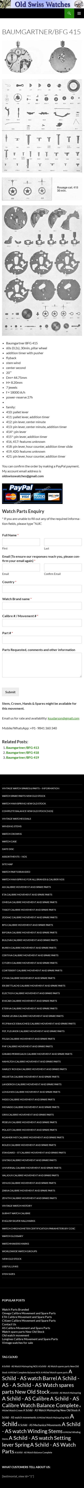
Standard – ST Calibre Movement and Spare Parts (34, 1152)
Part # (7, 633)
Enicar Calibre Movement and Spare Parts (29, 1000)
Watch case (9, 841)
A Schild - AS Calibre (25, 1398)
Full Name (10, 535)
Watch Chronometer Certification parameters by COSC (38, 1228)
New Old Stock (11, 1258)
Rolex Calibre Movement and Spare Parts (29, 1145)
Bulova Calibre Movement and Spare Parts (30, 940)
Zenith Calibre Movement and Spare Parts (29, 1198)
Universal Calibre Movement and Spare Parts (31, 1167)
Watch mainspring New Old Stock (24, 803)
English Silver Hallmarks (18, 1220)
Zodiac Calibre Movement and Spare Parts (29, 917)
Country (9, 582)
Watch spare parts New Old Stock (23, 795)
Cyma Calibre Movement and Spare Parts (28, 978)
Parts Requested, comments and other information (38, 650)
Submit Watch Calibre (16, 1213)
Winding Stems (11, 826)
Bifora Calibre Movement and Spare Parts (29, 932)
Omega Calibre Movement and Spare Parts (29, 902)
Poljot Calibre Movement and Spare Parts (29, 1129)
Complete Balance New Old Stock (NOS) (27, 811)
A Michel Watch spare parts (54, 1372)
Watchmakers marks (15, 1243)
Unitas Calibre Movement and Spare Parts (29, 1160)
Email (5, 574)
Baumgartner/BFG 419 (22, 757)
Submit (10, 692)
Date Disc (8, 849)
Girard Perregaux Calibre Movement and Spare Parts (37, 1053)
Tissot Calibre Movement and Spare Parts (29, 909)
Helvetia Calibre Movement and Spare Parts (30, 1076)
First (5, 548)
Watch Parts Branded (16, 871)
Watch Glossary (12, 1236)
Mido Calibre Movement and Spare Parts (28, 1099)
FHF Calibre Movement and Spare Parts (27, 1046)
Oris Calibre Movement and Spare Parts (28, 1114)
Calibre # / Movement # (20, 616)
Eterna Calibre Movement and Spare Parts (29, 1008)
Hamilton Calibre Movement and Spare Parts (31, 1061)
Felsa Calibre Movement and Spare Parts (28, 1038)
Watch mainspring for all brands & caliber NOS (33, 879)
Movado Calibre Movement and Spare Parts (30, 1107)
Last (46, 548)
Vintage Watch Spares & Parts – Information (30, 788)
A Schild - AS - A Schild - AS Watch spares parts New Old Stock (40, 1385)
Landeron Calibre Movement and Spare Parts (31, 1084)
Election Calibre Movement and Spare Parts (31, 993)
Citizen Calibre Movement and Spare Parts (29, 962)
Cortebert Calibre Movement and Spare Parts (32, 970)
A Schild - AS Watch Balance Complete (33, 1452)
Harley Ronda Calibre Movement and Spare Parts (34, 1069)
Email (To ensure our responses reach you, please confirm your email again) (41, 558)
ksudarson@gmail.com (63, 718)
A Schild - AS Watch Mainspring (65, 1392)
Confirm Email (52, 574)
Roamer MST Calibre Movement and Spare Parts (33, 1137)
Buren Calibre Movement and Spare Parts (29, 947)
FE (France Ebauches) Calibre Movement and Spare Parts (38, 1023)
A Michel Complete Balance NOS (24, 1372)
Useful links (10, 1266)
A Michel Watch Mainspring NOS (53, 1417)
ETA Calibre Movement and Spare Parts (27, 894)
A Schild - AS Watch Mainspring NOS (20, 1366)
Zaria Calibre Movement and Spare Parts (28, 1190)
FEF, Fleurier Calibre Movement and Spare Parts (33, 1031)
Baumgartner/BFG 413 (22, 747)
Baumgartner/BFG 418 (22, 752)
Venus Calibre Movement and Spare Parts (29, 1182)
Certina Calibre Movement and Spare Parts (30, 955)
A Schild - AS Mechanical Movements (39, 1425)
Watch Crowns (12, 833)
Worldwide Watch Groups (19, 1251)
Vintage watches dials (16, 818)
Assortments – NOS (14, 856)
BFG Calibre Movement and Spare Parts (27, 924)
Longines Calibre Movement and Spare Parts (31, 1091)
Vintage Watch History (17, 1205)
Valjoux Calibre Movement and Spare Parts (30, 1175)
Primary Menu (79, 13)
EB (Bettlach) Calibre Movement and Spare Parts (33, 985)
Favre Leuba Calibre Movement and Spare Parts (32, 1016)
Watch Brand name (17, 599)
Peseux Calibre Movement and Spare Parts (29, 1122)
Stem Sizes (8, 1274)
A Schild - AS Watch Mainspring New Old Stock (50, 1410)
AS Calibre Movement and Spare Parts (26, 886)
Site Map (7, 864)
